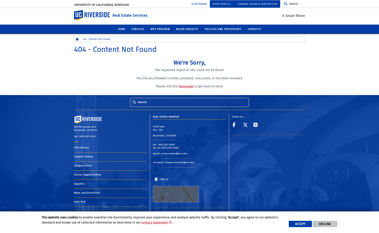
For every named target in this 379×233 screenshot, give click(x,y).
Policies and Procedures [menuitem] (223, 29)
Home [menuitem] (121, 29)
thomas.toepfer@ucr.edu (179, 162)
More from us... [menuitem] (222, 4)
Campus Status (83, 156)
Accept (300, 224)
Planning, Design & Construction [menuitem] (257, 4)
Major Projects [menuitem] (187, 29)
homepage (186, 86)
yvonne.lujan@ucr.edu (174, 153)
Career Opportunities (87, 174)
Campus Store (83, 165)
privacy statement (155, 222)
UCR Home (199, 4)
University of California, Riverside (101, 5)
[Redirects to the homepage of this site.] (77, 39)
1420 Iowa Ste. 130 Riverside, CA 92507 (165, 131)
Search (293, 4)
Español (79, 183)
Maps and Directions (87, 192)
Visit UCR (79, 202)
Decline (325, 224)
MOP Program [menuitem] (160, 29)
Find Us (164, 179)
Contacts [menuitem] (254, 29)
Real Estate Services (130, 15)
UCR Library (81, 147)
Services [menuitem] (138, 29)
